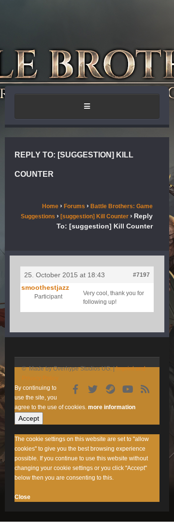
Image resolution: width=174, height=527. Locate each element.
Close (22, 497)
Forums (74, 206)
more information (111, 407)
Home (50, 206)
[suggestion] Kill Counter (94, 216)
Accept (28, 418)
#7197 (141, 274)
